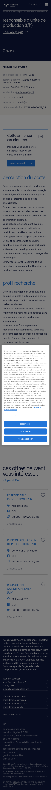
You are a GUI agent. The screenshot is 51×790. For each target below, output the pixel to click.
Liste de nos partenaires (15, 415)
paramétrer (25, 424)
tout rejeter (25, 431)
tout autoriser (25, 439)
